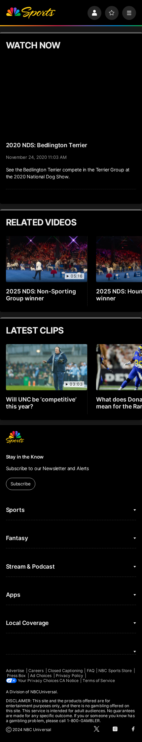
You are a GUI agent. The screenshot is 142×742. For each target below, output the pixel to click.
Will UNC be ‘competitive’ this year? (41, 403)
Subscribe (21, 483)
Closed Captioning (65, 670)
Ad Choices (41, 675)
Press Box (16, 675)
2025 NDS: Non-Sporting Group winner (41, 295)
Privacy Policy (69, 675)
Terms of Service (99, 680)
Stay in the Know (25, 457)
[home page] (30, 13)
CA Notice (69, 680)
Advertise (15, 670)
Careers (36, 670)
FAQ (90, 670)
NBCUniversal (43, 691)
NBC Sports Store (115, 670)
